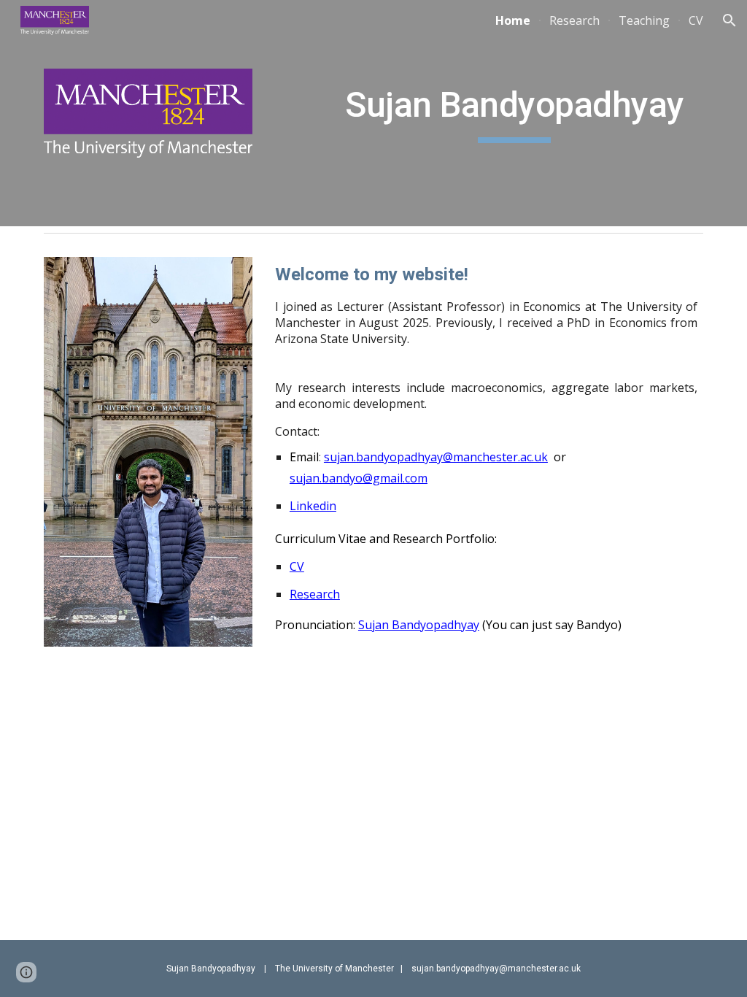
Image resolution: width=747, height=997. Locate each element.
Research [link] (574, 20)
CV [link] (696, 20)
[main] (514, 109)
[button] (729, 20)
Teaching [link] (644, 20)
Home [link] (512, 20)
